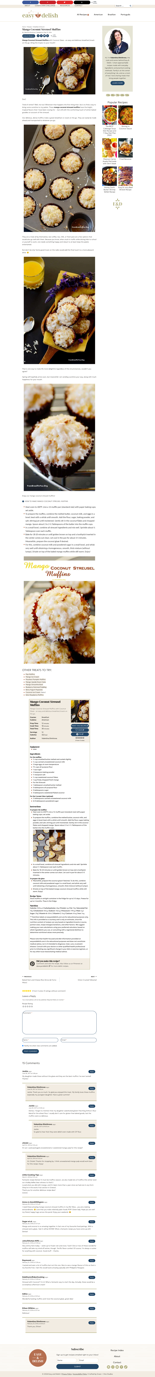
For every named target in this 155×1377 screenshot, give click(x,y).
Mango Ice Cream (32, 677)
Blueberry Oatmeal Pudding (36, 687)
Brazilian (112, 14)
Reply (92, 1071)
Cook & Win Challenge (45, 6)
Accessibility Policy (80, 1374)
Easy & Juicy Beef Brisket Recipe (125, 188)
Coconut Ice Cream (33, 692)
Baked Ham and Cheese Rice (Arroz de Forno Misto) (39, 980)
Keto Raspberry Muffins (35, 695)
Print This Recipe (79, 726)
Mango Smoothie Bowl (34, 684)
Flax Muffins (30, 674)
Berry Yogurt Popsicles (34, 690)
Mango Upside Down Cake (36, 682)
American (98, 14)
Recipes (29, 27)
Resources (65, 6)
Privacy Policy (67, 1374)
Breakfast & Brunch (38, 27)
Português (125, 14)
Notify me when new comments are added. (40, 1046)
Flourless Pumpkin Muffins (36, 679)
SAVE (80, 730)
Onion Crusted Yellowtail (87, 978)
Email (64, 1040)
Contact (78, 6)
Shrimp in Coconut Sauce (125, 127)
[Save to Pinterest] (41, 35)
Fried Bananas (125, 159)
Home (24, 27)
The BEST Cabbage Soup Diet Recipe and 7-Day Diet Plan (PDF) (109, 130)
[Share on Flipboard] (44, 35)
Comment (27, 1013)
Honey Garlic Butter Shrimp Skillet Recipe (109, 189)
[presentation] (109, 115)
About (27, 6)
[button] (76, 738)
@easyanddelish (42, 966)
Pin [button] (79, 734)
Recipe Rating (27, 1004)
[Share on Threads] (47, 35)
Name (26, 1040)
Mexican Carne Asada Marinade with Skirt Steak (109, 161)
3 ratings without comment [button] (54, 991)
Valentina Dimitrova (49, 738)
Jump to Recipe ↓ (28, 36)
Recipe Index (117, 1350)
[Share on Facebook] (38, 35)
